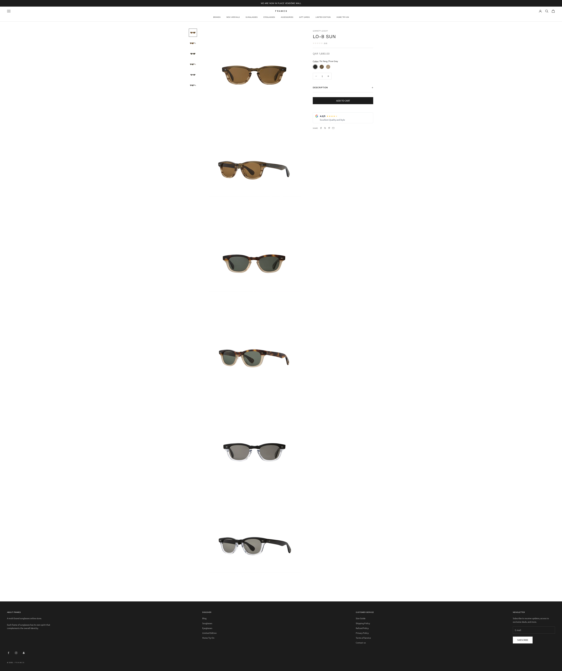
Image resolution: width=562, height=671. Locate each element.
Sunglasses (252, 17)
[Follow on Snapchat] (23, 652)
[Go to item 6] (193, 85)
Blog (204, 618)
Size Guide (360, 618)
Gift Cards (304, 17)
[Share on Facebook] (321, 128)
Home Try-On (342, 17)
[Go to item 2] (193, 43)
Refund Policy (362, 628)
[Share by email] (333, 128)
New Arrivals (233, 17)
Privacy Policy (362, 633)
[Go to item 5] (193, 75)
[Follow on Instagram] (16, 652)
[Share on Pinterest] (329, 128)
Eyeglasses (269, 17)
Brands (217, 17)
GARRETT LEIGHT (320, 31)
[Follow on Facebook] (8, 652)
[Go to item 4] (193, 64)
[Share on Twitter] (325, 128)
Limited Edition (323, 17)
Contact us (361, 642)
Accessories (287, 17)
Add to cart (343, 100)
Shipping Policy (363, 623)
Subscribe (522, 639)
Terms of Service (363, 637)
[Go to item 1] (193, 33)
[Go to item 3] (193, 54)
